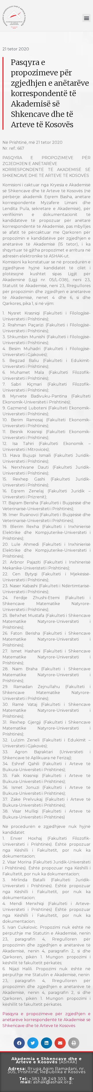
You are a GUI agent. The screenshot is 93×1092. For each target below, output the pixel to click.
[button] (86, 18)
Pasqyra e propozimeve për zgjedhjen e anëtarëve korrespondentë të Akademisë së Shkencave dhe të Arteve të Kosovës (46, 1019)
